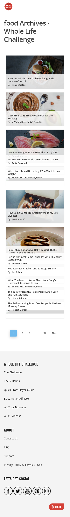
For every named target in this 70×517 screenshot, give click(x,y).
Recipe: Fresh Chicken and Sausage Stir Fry (32, 268)
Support (9, 456)
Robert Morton (19, 309)
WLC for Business (15, 407)
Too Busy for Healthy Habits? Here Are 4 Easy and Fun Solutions (33, 293)
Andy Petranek (19, 163)
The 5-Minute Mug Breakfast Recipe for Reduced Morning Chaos (35, 305)
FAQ (6, 447)
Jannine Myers (19, 263)
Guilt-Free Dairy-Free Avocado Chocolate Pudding (30, 117)
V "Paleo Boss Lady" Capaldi (27, 121)
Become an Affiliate (16, 398)
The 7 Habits (12, 381)
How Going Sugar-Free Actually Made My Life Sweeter (33, 214)
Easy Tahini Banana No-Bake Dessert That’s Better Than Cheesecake (32, 251)
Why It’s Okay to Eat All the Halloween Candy (33, 159)
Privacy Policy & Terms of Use (23, 465)
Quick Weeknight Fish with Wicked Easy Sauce (33, 152)
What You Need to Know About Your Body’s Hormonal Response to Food (32, 282)
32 (45, 333)
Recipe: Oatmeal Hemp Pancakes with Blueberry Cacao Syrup (34, 258)
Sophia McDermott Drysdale (27, 177)
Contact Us (11, 438)
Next (55, 333)
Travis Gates (18, 84)
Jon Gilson (17, 272)
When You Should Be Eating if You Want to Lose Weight (34, 172)
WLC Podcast (12, 416)
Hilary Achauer (20, 298)
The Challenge (13, 372)
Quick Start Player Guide (19, 390)
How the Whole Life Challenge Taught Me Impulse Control (31, 80)
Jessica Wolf (18, 219)
